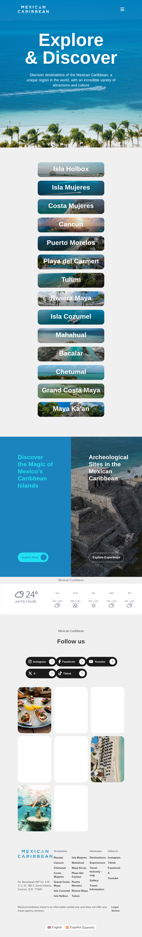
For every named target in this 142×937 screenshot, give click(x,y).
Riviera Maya (80, 890)
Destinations (98, 857)
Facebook (114, 867)
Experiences (97, 862)
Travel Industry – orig (96, 871)
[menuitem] (55, 927)
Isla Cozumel (62, 890)
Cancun (59, 862)
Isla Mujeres (79, 857)
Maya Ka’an (79, 867)
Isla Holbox (61, 895)
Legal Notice (115, 908)
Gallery (94, 880)
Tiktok (112, 862)
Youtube (113, 878)
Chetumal (60, 867)
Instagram (114, 857)
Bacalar (58, 857)
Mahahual (78, 862)
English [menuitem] (57, 927)
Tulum (76, 895)
